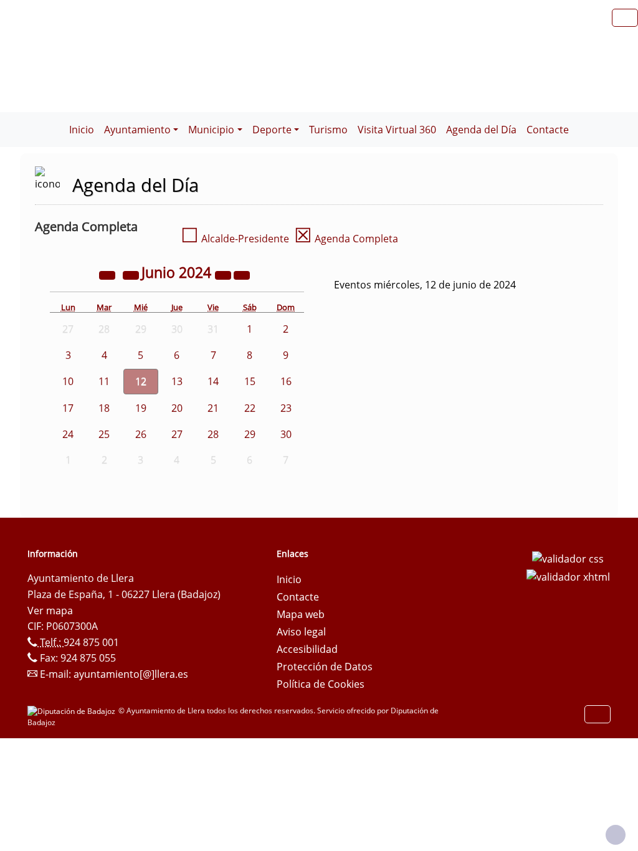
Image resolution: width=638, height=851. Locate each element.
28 (213, 434)
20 (177, 408)
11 (104, 381)
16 (286, 381)
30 (286, 434)
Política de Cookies (320, 684)
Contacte (547, 129)
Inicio (81, 129)
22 (249, 408)
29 (249, 434)
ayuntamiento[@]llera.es (131, 674)
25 (104, 434)
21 (213, 408)
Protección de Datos (325, 666)
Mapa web (301, 614)
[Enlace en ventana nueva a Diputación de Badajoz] (72, 710)
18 (104, 408)
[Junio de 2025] (224, 274)
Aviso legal (301, 632)
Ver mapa (50, 610)
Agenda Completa (346, 238)
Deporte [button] (272, 129)
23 (286, 408)
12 (140, 381)
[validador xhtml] (568, 576)
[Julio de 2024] (242, 274)
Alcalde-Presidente (235, 238)
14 (213, 381)
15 (249, 381)
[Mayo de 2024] (132, 274)
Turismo (328, 129)
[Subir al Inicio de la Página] (616, 835)
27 (177, 434)
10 (68, 381)
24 (68, 434)
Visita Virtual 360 (397, 129)
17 (68, 408)
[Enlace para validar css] (568, 557)
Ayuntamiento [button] (137, 129)
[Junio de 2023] (108, 274)
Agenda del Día (481, 129)
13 (177, 381)
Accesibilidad (307, 649)
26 (140, 434)
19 (140, 408)
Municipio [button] (211, 129)
